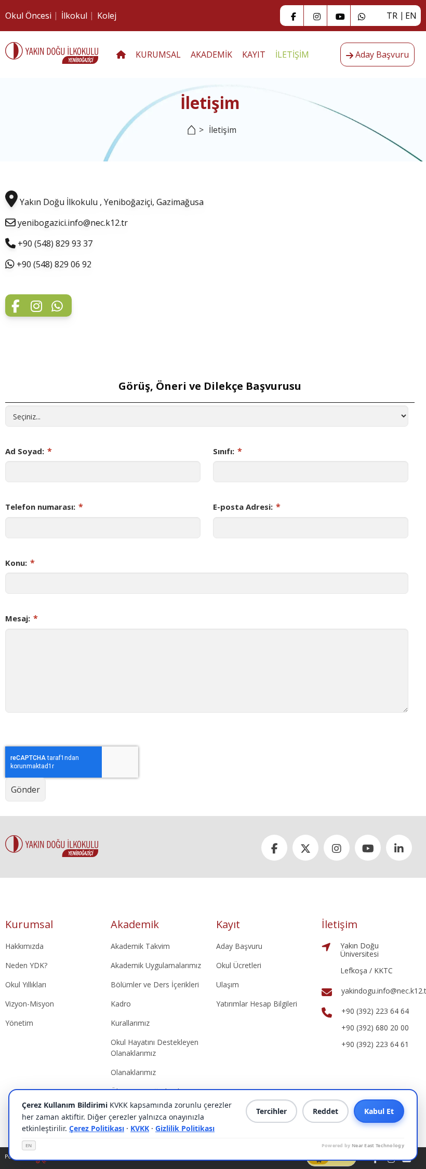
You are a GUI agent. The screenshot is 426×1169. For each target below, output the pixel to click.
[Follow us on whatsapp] (57, 304)
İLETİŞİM (292, 54)
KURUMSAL (158, 54)
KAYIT (253, 54)
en (411, 15)
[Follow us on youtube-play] (340, 15)
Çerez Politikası (96, 1128)
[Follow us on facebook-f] (293, 15)
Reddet (325, 1111)
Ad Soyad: (28, 451)
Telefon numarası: (44, 506)
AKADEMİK (211, 54)
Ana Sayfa (189, 136)
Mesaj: (21, 618)
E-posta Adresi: (247, 506)
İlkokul (74, 15)
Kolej (106, 15)
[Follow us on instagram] (317, 15)
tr (392, 15)
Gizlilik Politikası (185, 1128)
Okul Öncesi (28, 15)
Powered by (363, 1145)
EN (28, 1145)
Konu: (20, 562)
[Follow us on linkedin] (399, 848)
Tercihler (271, 1111)
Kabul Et (379, 1111)
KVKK (139, 1128)
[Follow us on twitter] (305, 848)
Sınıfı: (227, 451)
